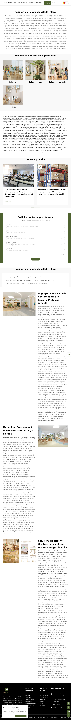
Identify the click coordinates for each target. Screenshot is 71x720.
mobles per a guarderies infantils (44, 280)
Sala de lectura (35, 82)
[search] (53, 3)
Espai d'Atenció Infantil (30, 703)
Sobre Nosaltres (18, 2)
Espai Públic (28, 695)
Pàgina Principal (8, 2)
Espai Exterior (28, 707)
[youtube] (68, 703)
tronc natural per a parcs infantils (37, 283)
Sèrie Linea (28, 697)
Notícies (31, 2)
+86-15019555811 (57, 704)
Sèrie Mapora (28, 701)
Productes (26, 2)
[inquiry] (69, 354)
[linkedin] (68, 711)
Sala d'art (13, 82)
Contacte (40, 2)
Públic (13, 107)
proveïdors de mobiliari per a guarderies (18, 280)
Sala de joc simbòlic (57, 82)
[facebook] (68, 707)
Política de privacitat (65, 717)
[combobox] (9, 244)
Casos (35, 2)
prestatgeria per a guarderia (32, 277)
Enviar (35, 259)
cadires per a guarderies (13, 277)
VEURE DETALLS (13, 70)
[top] (68, 715)
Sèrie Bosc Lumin (29, 699)
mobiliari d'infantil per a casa (15, 283)
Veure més (8, 201)
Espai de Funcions (29, 705)
